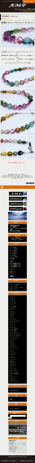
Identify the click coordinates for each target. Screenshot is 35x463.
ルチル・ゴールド (14, 370)
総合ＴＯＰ (18, 193)
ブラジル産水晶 (13, 252)
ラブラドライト (13, 365)
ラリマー (12, 367)
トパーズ (12, 349)
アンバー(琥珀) (13, 306)
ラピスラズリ (13, 364)
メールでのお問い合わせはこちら (27, 11)
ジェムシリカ (13, 327)
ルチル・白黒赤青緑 (14, 373)
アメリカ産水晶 (13, 247)
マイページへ (17, 241)
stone (18, 203)
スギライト (12, 340)
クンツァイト (13, 322)
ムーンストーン (13, 359)
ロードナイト (13, 378)
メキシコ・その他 (14, 285)
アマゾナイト (13, 301)
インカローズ (13, 308)
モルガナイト (13, 360)
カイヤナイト (13, 312)
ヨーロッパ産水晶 (14, 248)
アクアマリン (13, 298)
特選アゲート (13, 271)
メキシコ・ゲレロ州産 (14, 284)
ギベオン (12, 316)
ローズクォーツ (13, 376)
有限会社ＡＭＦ (17, 5)
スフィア (12, 274)
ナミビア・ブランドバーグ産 (16, 287)
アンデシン (12, 304)
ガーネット (12, 311)
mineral (18, 198)
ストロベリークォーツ (14, 336)
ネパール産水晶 (13, 253)
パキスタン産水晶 (14, 256)
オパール (12, 309)
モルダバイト (13, 362)
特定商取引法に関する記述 (26, 460)
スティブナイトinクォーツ (15, 335)
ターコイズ (12, 343)
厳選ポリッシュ (13, 272)
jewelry (18, 208)
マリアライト (13, 357)
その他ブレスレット (14, 380)
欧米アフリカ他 (13, 289)
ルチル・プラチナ (14, 372)
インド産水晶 (13, 255)
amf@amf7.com (12, 449)
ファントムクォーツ (14, 332)
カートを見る (29, 1)
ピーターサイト (13, 352)
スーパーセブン (13, 338)
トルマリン (12, 351)
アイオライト (13, 296)
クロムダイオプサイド (14, 320)
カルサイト (12, 314)
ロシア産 (12, 260)
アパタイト (12, 300)
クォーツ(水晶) (13, 330)
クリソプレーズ (13, 319)
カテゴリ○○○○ (18, 427)
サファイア (12, 324)
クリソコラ (12, 317)
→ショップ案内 (12, 451)
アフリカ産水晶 (13, 250)
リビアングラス (13, 368)
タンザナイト (13, 344)
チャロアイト (13, 346)
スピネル (12, 341)
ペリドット (12, 356)
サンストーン (13, 325)
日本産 (11, 261)
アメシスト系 (13, 303)
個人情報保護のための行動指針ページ (10, 460)
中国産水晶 (12, 258)
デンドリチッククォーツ (15, 333)
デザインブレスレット (14, 381)
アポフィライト (13, 269)
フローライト (13, 268)
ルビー (11, 375)
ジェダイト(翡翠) (13, 328)
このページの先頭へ (30, 183)
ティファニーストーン (14, 348)
